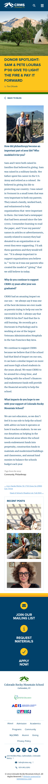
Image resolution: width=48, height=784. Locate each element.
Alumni (25, 735)
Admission (22, 723)
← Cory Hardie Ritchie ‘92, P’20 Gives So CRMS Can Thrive (23, 487)
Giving (35, 735)
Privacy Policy (24, 741)
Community (30, 729)
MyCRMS (14, 735)
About (10, 723)
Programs (16, 729)
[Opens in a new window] (24, 628)
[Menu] (42, 5)
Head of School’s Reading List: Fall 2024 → (27, 493)
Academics (35, 723)
